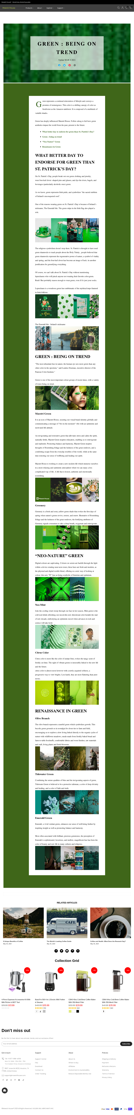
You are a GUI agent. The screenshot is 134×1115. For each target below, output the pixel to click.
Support (60, 8)
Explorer (49, 8)
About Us (72, 1059)
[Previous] (5, 926)
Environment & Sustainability (79, 1070)
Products (29, 8)
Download (38, 1066)
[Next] (128, 926)
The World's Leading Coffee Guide (59, 941)
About (39, 8)
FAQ (36, 1063)
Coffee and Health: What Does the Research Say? (108, 941)
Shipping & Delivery (109, 1059)
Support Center (40, 1059)
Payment (105, 1063)
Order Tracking (40, 1074)
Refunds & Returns (109, 1066)
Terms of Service (108, 1074)
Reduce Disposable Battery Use (80, 1074)
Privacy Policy (107, 1077)
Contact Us (39, 1070)
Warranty (105, 1070)
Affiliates (72, 1066)
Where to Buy (73, 1063)
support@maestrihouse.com (15, 1075)
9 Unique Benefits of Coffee (13, 941)
